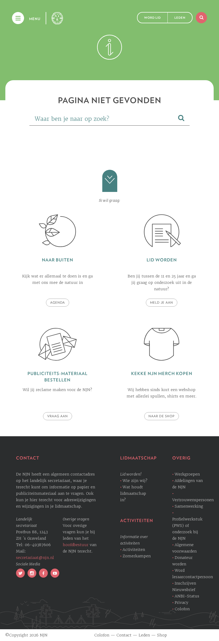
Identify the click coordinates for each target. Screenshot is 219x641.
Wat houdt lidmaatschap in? (133, 493)
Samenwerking (189, 506)
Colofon (182, 609)
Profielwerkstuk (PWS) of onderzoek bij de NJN (187, 529)
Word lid (152, 18)
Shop (162, 635)
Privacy (181, 602)
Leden (179, 18)
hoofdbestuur (75, 544)
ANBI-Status (187, 596)
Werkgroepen (187, 474)
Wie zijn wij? (135, 480)
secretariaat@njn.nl (35, 557)
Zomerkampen (137, 556)
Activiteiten (134, 549)
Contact (123, 635)
